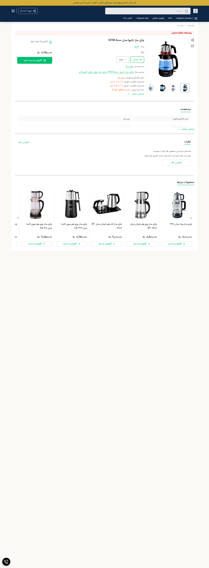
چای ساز (180, 25)
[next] (18, 218)
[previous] (191, 218)
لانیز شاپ (191, 25)
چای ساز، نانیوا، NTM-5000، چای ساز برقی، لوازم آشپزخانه (106, 72)
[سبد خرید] (13, 11)
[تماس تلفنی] (6, 562)
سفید (121, 59)
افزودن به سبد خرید (32, 60)
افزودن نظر (23, 142)
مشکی (136, 59)
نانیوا (136, 46)
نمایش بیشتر (188, 129)
